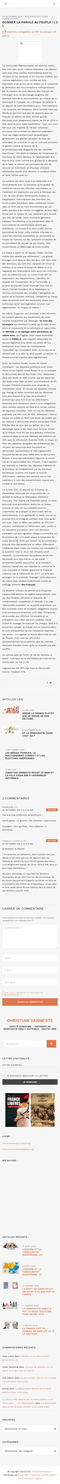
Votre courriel (12, 1065)
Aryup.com (23, 1475)
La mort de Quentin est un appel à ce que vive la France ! (38, 1292)
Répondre (52, 810)
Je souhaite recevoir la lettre (26, 1076)
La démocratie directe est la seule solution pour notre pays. (37, 1311)
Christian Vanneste (30, 1020)
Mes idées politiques (36, 17)
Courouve (7, 807)
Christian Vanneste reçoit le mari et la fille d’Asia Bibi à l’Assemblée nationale (29, 775)
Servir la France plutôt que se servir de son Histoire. (38, 716)
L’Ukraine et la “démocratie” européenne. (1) (32, 1272)
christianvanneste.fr (41, 1471)
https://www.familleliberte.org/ (18, 1149)
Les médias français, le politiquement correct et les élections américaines (25, 756)
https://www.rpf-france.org (16, 1143)
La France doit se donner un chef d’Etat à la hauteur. (38, 1331)
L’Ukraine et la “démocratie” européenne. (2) (32, 1252)
